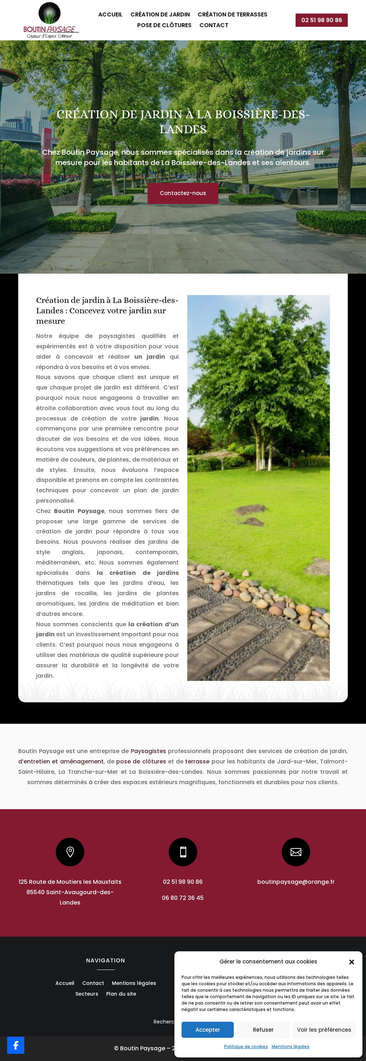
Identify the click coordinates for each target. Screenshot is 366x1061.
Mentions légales (291, 1046)
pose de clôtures (141, 761)
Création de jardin (160, 15)
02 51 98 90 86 (321, 20)
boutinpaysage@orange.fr (296, 882)
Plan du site (121, 994)
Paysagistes (148, 751)
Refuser (263, 1029)
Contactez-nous (183, 193)
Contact (213, 26)
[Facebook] (15, 1045)
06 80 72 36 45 (183, 898)
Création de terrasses (232, 15)
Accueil (110, 15)
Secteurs (86, 994)
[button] (351, 962)
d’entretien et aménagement (60, 761)
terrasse (197, 761)
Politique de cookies (246, 1046)
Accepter (208, 1029)
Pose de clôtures (164, 26)
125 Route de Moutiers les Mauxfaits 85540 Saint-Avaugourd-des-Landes (70, 892)
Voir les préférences (324, 1029)
